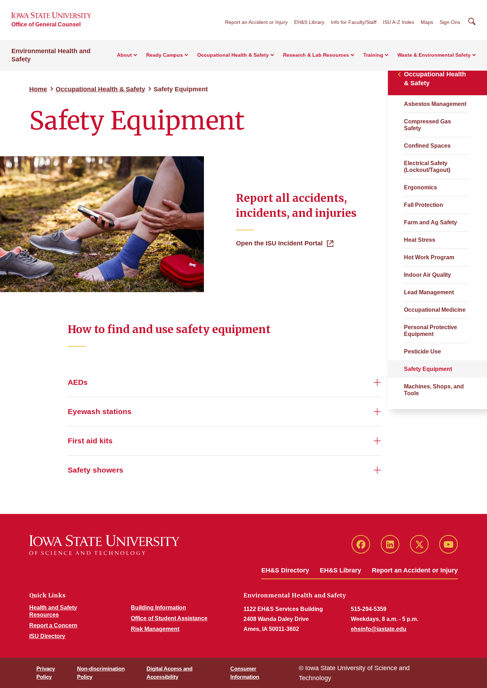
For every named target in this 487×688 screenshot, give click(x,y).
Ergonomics (420, 187)
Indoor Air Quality (427, 275)
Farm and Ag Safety (430, 222)
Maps (427, 22)
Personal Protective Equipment (430, 330)
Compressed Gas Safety (427, 124)
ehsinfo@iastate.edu (378, 629)
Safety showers (95, 470)
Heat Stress (419, 240)
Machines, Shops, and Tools (434, 389)
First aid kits (90, 441)
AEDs (78, 382)
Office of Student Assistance (169, 618)
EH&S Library (309, 22)
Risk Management (155, 629)
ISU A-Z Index (398, 22)
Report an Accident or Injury (256, 22)
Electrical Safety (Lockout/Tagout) (427, 166)
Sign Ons (450, 22)
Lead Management (429, 292)
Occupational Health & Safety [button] (233, 55)
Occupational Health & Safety (100, 89)
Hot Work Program (429, 257)
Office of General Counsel (46, 24)
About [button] (124, 55)
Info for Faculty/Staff (353, 22)
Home (38, 89)
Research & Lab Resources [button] (316, 55)
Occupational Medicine (435, 310)
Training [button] (373, 55)
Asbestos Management (435, 104)
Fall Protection (423, 205)
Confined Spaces (427, 146)
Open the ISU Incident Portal (279, 243)
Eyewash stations (100, 411)
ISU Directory (47, 636)
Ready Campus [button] (164, 55)
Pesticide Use (422, 351)
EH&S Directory (285, 570)
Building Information (158, 608)
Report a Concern (53, 625)
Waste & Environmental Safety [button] (434, 55)
